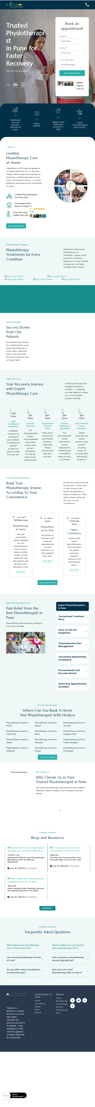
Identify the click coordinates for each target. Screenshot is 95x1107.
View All (38, 1013)
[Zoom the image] (14, 276)
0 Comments (31, 868)
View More (21, 572)
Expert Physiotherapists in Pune (71, 606)
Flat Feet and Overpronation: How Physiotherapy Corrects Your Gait (65, 858)
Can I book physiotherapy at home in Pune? (24, 959)
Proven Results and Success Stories (69, 672)
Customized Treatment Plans (71, 618)
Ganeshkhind (40, 1004)
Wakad (37, 1007)
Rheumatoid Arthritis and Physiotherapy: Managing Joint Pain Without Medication (26, 859)
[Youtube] (78, 1000)
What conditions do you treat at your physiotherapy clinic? (68, 946)
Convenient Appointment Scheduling (72, 658)
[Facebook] (72, 1000)
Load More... (47, 908)
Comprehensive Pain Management (70, 645)
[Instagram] (84, 1000)
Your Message (67, 59)
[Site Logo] (16, 5)
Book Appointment (72, 73)
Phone (63, 48)
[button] (8, 5)
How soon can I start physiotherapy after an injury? (67, 971)
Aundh (37, 1001)
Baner (37, 1010)
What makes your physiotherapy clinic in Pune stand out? (23, 946)
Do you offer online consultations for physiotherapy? (23, 971)
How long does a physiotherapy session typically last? (68, 959)
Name (63, 36)
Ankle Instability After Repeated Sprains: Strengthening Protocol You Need (26, 889)
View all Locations (47, 757)
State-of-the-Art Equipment (67, 631)
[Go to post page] (26, 849)
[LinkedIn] (72, 1006)
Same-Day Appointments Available (72, 685)
